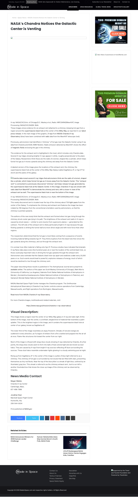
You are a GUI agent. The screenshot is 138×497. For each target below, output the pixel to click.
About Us (117, 2)
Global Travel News (103, 7)
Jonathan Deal (16, 395)
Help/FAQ (72, 476)
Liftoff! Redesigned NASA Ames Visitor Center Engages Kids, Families (74, 453)
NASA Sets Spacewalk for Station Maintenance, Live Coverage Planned (62, 2)
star (73, 256)
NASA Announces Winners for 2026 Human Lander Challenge (22, 439)
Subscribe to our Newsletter (101, 2)
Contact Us (126, 2)
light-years (73, 202)
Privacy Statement (56, 478)
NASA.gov (28, 409)
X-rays (50, 134)
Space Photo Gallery (121, 7)
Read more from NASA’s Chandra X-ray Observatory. (30, 295)
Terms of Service (55, 476)
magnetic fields (18, 148)
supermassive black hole (34, 131)
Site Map (72, 478)
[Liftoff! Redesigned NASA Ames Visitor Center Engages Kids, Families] (74, 442)
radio (47, 136)
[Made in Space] (18, 7)
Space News (73, 7)
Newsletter (73, 471)
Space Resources (86, 7)
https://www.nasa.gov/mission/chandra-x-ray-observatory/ (48, 306)
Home (14, 18)
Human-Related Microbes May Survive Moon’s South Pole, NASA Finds (47, 439)
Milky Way (63, 131)
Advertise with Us (75, 473)
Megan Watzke (16, 381)
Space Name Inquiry (56, 481)
